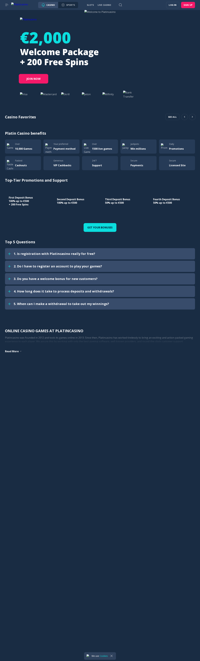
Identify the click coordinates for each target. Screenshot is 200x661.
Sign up (188, 4)
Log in (172, 4)
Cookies (104, 655)
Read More (12, 351)
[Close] (111, 656)
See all (172, 116)
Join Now (33, 79)
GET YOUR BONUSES (99, 227)
